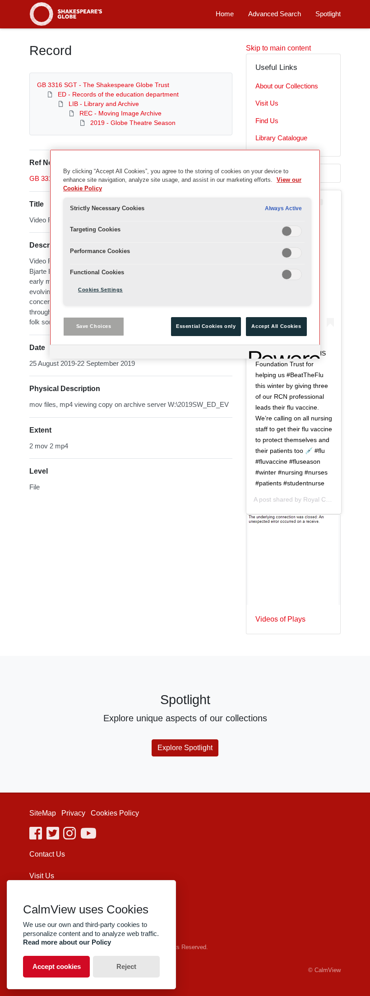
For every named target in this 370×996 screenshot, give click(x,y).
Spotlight (328, 14)
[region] (185, 254)
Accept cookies (56, 966)
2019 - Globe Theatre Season (133, 122)
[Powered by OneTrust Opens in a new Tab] (281, 353)
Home (225, 14)
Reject (126, 966)
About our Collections (286, 86)
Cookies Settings (100, 289)
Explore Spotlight (185, 748)
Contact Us (47, 854)
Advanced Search (274, 14)
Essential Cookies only (206, 326)
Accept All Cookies (276, 326)
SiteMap (42, 813)
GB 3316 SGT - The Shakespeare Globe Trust (103, 84)
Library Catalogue (281, 138)
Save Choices (93, 326)
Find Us (266, 120)
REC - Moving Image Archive (120, 113)
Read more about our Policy (67, 942)
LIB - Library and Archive (104, 103)
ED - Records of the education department (118, 94)
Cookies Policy (115, 813)
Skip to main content (278, 48)
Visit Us (266, 103)
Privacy (73, 813)
